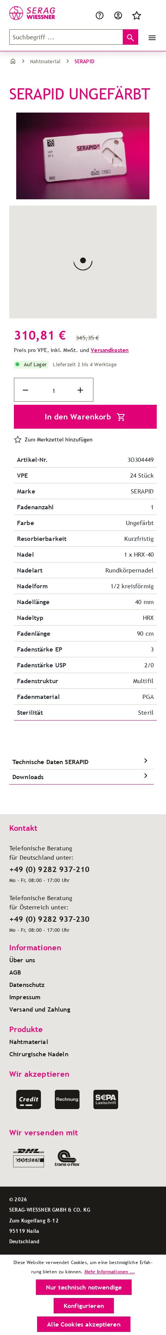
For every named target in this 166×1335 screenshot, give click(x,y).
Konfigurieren (84, 1305)
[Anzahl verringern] (26, 390)
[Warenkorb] (150, 14)
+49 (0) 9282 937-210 (49, 869)
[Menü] (150, 37)
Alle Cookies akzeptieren (83, 1324)
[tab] (81, 761)
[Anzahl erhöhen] (81, 390)
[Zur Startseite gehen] (28, 13)
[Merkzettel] (136, 14)
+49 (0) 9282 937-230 (49, 919)
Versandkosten (110, 350)
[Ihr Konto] (118, 14)
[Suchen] (130, 37)
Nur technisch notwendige (84, 1287)
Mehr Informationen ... (110, 1271)
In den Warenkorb (79, 417)
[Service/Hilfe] (99, 14)
